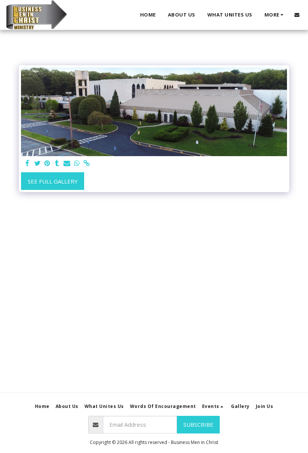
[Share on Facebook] (27, 163)
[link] (86, 163)
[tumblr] (56, 163)
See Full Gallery (53, 181)
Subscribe (198, 424)
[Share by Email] (67, 163)
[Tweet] (37, 163)
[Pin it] (47, 163)
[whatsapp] (76, 163)
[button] (297, 14)
